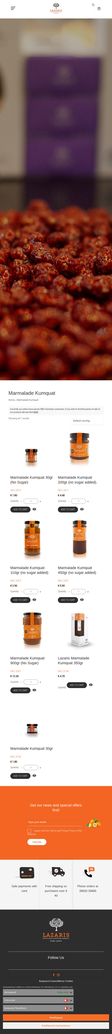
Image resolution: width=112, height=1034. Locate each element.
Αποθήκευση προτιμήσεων (56, 1025)
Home (11, 400)
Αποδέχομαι (56, 1017)
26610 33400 (87, 890)
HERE (35, 412)
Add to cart (20, 509)
